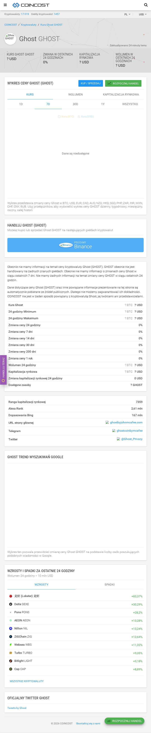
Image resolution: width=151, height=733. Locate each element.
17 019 (25, 14)
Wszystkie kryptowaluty (26, 681)
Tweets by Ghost (17, 707)
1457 (57, 14)
